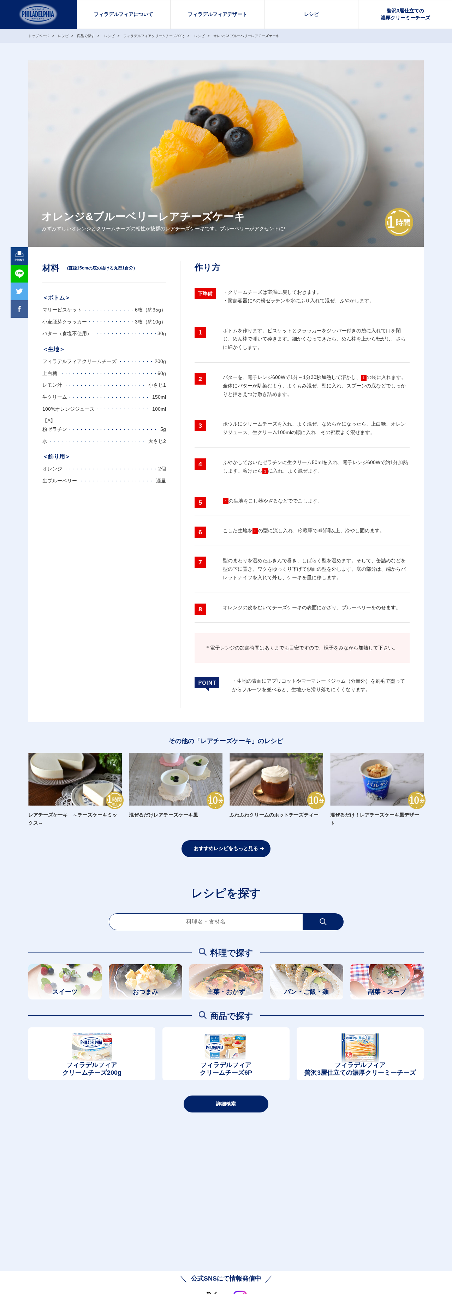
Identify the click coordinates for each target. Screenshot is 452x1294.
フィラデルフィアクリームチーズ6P (226, 1068)
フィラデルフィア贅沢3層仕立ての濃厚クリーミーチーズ (360, 1068)
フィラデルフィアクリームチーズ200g (92, 1068)
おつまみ (145, 991)
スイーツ (65, 991)
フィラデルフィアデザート (217, 14)
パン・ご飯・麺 (306, 991)
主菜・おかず (226, 991)
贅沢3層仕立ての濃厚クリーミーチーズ (405, 14)
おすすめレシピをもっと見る (226, 848)
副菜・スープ (387, 991)
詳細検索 (226, 1103)
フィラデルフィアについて (123, 14)
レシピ (311, 14)
